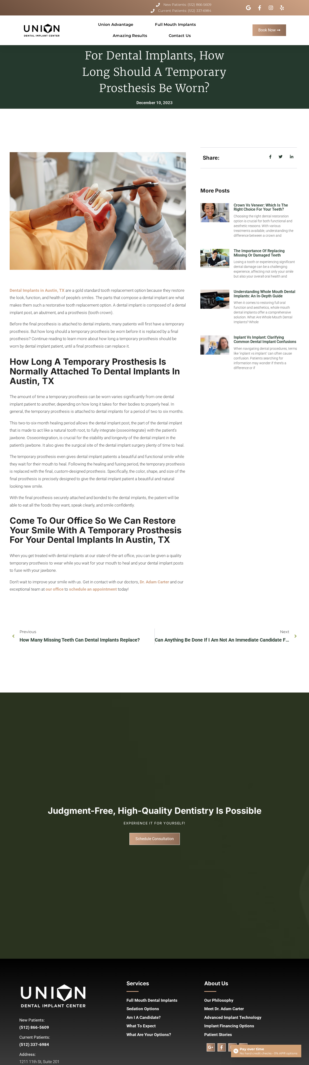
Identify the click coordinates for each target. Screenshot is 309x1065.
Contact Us (180, 35)
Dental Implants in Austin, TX (37, 290)
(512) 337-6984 (34, 1044)
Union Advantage (115, 24)
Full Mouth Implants (175, 24)
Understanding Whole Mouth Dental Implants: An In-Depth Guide (264, 293)
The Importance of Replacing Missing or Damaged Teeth (259, 253)
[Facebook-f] (222, 1047)
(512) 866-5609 (34, 1027)
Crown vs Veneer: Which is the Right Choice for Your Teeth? (261, 207)
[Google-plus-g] (211, 1047)
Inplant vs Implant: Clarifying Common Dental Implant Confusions (265, 339)
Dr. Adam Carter (154, 581)
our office (54, 589)
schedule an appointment (93, 589)
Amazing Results (130, 35)
